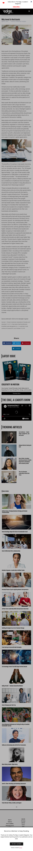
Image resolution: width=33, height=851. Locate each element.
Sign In (20, 847)
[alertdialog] (16, 4)
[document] (16, 425)
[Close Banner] (31, 2)
